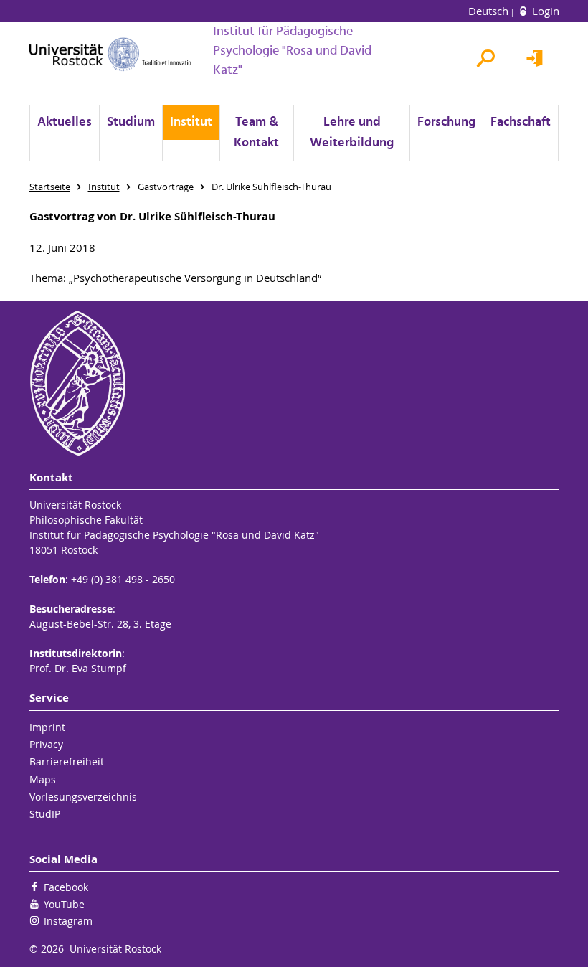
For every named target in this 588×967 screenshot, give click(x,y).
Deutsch (489, 11)
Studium (131, 122)
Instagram (68, 921)
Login (544, 11)
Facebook (66, 887)
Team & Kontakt (256, 133)
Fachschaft (520, 122)
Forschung (446, 122)
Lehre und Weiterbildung (352, 133)
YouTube (64, 904)
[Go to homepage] (110, 54)
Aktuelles (64, 122)
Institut (191, 122)
